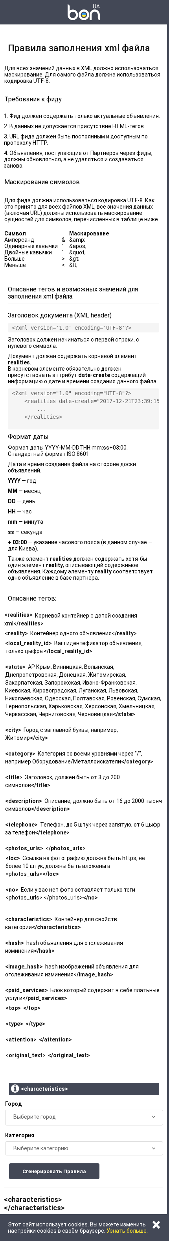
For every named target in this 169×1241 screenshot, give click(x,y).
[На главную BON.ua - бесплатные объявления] (84, 12)
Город (13, 1104)
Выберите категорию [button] (40, 1148)
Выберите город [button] (34, 1117)
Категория (19, 1135)
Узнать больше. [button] (127, 1231)
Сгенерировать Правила (54, 1171)
